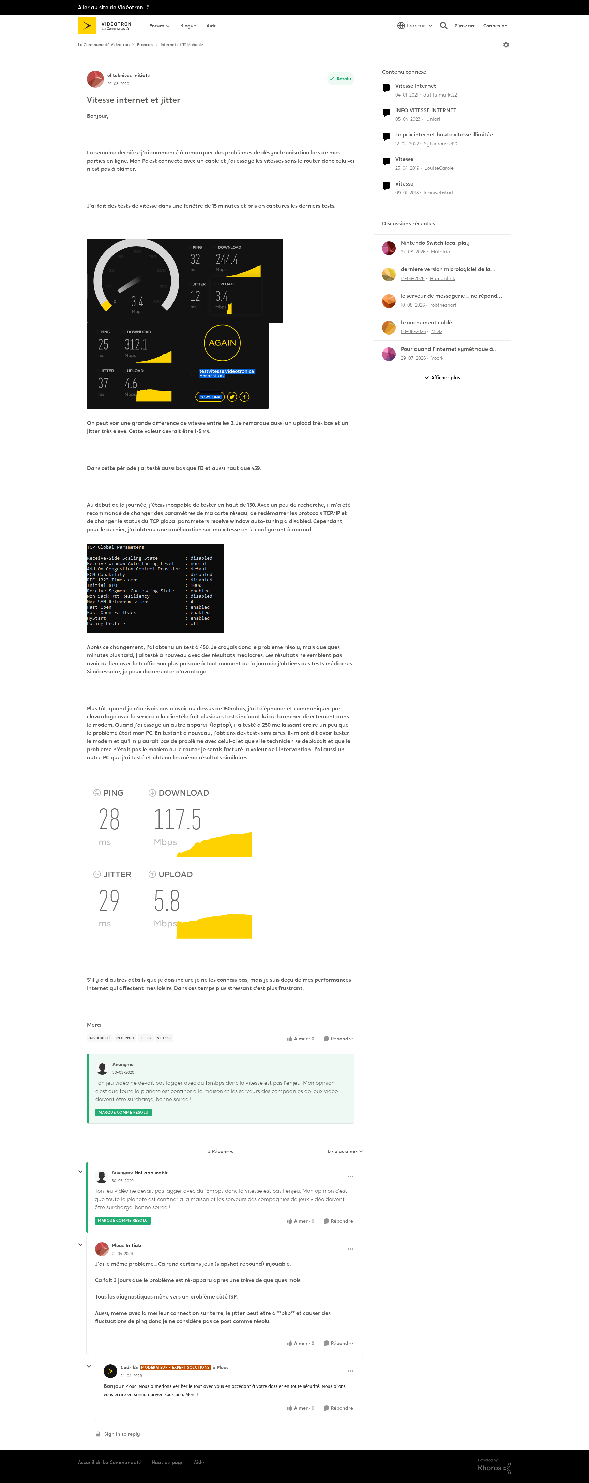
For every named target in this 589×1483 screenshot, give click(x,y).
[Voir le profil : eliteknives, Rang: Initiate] (95, 79)
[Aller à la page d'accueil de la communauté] (107, 25)
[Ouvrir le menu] (506, 44)
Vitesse (404, 159)
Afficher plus (445, 377)
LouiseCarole (439, 168)
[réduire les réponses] (80, 1172)
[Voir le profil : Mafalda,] (389, 248)
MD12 (436, 331)
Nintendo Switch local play (435, 243)
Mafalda (440, 252)
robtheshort (443, 305)
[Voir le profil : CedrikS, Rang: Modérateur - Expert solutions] (110, 1371)
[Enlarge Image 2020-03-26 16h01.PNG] (178, 366)
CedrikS (129, 1367)
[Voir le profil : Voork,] (389, 354)
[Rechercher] (444, 25)
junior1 (432, 119)
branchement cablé (426, 322)
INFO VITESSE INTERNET (425, 110)
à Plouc (221, 1367)
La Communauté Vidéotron (104, 44)
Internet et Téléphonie (182, 44)
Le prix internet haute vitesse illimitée (444, 134)
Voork (437, 358)
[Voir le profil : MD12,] (389, 328)
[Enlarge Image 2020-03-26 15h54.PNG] (185, 281)
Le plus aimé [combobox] (345, 1151)
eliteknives (119, 75)
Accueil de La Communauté (109, 1462)
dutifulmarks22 (440, 95)
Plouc (118, 1245)
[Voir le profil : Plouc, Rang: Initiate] (102, 1249)
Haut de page (168, 1462)
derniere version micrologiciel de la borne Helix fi (445, 269)
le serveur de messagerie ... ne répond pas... (449, 296)
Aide (199, 1462)
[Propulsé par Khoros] (494, 1466)
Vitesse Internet (415, 86)
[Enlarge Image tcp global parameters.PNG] (155, 588)
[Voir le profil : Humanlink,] (389, 274)
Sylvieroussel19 (440, 143)
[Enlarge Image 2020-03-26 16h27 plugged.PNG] (179, 859)
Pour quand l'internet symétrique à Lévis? (447, 349)
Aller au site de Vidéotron (110, 7)
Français (145, 44)
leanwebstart (438, 193)
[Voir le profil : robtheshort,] (389, 301)
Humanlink (442, 278)
